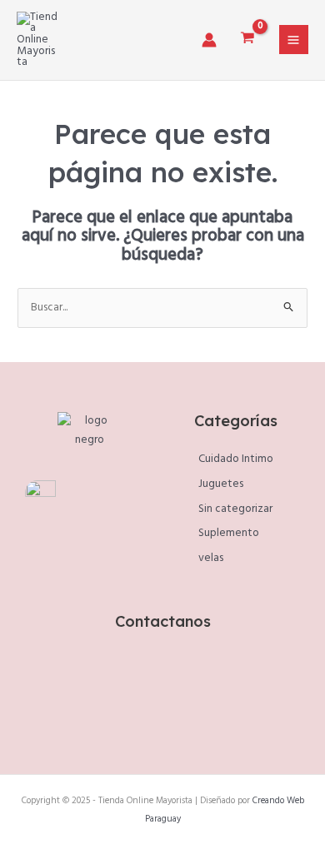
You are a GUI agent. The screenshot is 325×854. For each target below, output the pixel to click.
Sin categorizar (235, 509)
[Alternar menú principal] (293, 39)
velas (210, 558)
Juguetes (220, 484)
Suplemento (228, 533)
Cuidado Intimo (235, 459)
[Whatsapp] (181, 704)
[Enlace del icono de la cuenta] (209, 39)
